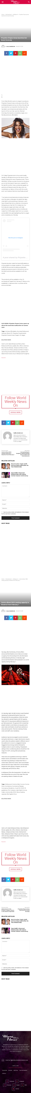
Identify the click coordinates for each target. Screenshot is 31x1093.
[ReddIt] (24, 53)
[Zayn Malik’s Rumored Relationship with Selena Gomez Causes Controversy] (6, 475)
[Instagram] (17, 1081)
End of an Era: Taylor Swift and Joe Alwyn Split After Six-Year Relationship (20, 465)
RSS (26, 1085)
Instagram (21, 1081)
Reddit (18, 1085)
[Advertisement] (15, 8)
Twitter (17, 1088)
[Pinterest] (15, 53)
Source (4, 357)
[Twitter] (11, 53)
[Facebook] (6, 53)
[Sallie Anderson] (3, 46)
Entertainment (9, 14)
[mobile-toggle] (2, 2)
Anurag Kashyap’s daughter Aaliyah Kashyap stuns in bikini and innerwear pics (22, 454)
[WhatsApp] (20, 53)
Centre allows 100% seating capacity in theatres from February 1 (8, 453)
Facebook (12, 1081)
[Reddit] (14, 1085)
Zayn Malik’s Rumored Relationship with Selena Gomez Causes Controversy (19, 474)
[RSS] (22, 1085)
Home (3, 14)
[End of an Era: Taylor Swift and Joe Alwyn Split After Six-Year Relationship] (6, 466)
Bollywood (15, 14)
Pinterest (9, 1085)
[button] (29, 2)
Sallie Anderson (10, 46)
